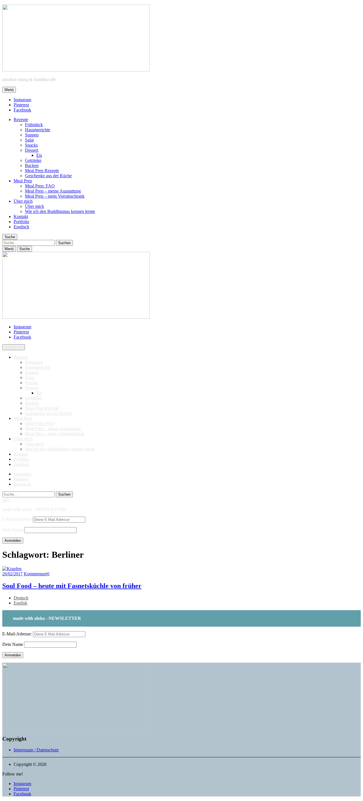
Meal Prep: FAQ (40, 185)
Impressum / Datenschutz (36, 749)
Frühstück (34, 124)
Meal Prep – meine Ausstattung (53, 191)
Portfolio (21, 221)
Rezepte (21, 119)
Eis (39, 155)
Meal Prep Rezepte (42, 170)
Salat (29, 140)
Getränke (33, 160)
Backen (32, 165)
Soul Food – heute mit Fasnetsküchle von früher (72, 585)
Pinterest (21, 104)
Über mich (23, 201)
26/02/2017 (12, 573)
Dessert (31, 150)
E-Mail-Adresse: (17, 519)
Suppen (32, 134)
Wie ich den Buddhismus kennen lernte (60, 211)
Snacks (31, 145)
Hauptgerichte (37, 129)
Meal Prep (23, 180)
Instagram (22, 99)
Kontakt (21, 216)
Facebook (22, 109)
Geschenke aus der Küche (48, 175)
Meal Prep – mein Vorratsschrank (55, 196)
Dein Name (12, 529)
